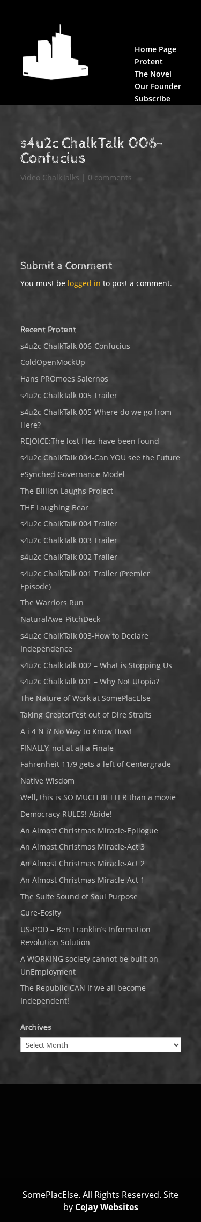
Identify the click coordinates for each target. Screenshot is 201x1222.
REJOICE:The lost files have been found (89, 441)
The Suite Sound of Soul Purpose (79, 896)
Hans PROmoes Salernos (64, 379)
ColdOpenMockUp (52, 362)
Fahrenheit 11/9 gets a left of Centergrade (95, 764)
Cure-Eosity (40, 913)
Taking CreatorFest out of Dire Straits (86, 714)
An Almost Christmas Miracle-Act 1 (82, 880)
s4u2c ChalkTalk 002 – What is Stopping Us (96, 665)
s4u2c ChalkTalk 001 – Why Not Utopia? (89, 681)
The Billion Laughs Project (66, 491)
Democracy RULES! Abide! (66, 814)
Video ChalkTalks (49, 177)
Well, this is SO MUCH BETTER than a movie (98, 797)
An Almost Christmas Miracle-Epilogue (89, 830)
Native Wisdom (47, 780)
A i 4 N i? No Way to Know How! (76, 731)
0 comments (110, 177)
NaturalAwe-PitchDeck (60, 619)
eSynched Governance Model (72, 474)
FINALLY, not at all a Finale (67, 748)
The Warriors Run (52, 602)
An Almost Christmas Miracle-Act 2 (82, 863)
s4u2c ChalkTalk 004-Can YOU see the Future (100, 457)
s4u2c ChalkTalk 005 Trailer (68, 395)
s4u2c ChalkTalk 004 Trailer (68, 523)
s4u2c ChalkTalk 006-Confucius (75, 346)
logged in (84, 283)
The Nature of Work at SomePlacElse (85, 698)
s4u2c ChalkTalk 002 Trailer (68, 557)
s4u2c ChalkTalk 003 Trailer (68, 540)
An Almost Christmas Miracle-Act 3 (82, 847)
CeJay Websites (106, 1207)
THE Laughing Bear (54, 507)
